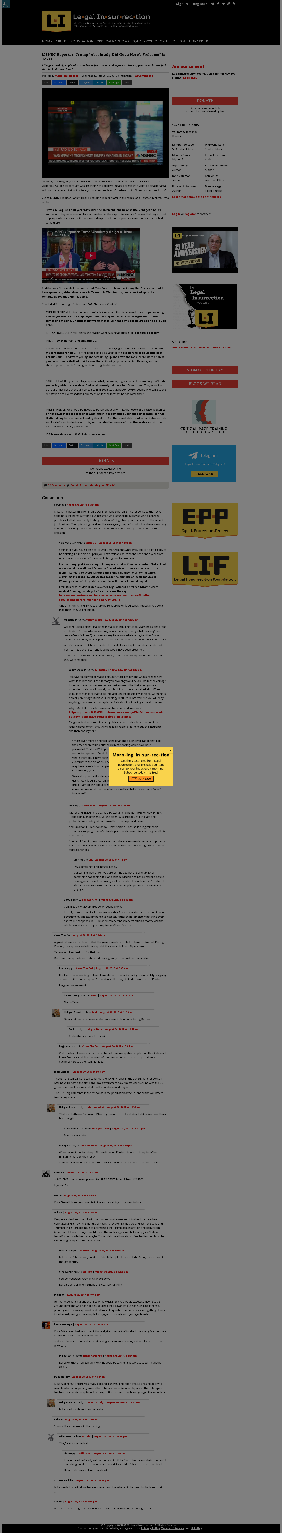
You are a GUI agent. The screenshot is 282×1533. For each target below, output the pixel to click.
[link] (141, 750)
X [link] (170, 750)
